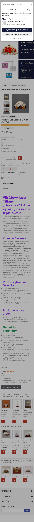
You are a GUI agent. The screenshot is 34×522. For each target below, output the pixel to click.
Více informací (17, 38)
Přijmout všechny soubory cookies (17, 30)
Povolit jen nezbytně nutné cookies (17, 34)
